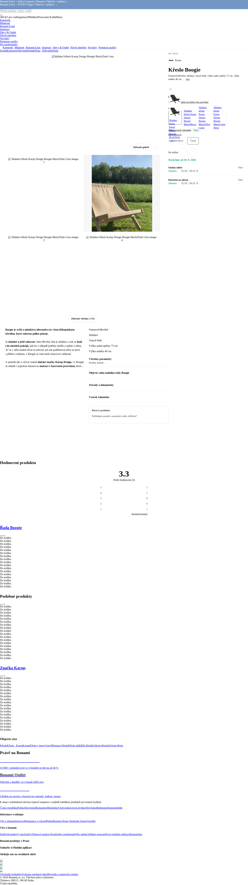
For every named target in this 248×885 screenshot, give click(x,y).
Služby (3, 834)
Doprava (19, 821)
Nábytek (21, 50)
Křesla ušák (74, 745)
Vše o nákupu (7, 821)
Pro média (81, 834)
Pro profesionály (67, 834)
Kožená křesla (99, 745)
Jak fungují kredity (86, 821)
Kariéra (55, 834)
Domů (3, 50)
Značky (28, 834)
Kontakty (12, 834)
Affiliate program (96, 834)
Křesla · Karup (15, 745)
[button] (193, 152)
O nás (20, 834)
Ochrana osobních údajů (35, 874)
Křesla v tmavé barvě (41, 745)
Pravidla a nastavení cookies (63, 874)
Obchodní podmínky (11, 874)
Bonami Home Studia (64, 821)
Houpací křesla (60, 745)
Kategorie (12, 50)
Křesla (36, 50)
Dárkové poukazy (41, 834)
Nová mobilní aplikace (117, 834)
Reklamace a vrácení (35, 821)
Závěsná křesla (115, 745)
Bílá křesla (86, 745)
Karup (26, 745)
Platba (49, 821)
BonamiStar (136, 834)
